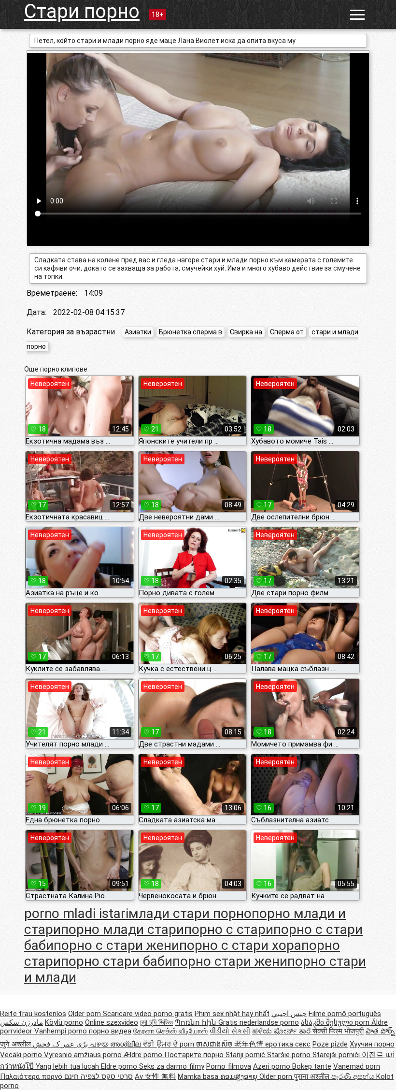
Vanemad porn (356, 1066)
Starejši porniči (337, 1054)
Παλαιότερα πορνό (32, 1076)
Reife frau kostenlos (33, 1013)
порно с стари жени (116, 945)
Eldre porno (120, 1066)
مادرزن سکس (21, 1022)
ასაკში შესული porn (336, 1022)
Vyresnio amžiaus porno (84, 1054)
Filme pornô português (345, 1013)
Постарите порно (195, 1054)
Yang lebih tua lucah (68, 1066)
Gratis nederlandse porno (258, 1022)
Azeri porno (272, 1066)
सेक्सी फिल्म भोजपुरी (338, 1031)
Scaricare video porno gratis (148, 1013)
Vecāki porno (22, 1054)
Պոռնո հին (196, 1022)
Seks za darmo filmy (171, 1066)
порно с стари (228, 929)
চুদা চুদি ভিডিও (156, 1022)
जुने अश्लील (16, 1044)
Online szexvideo (111, 1022)
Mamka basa (199, 1076)
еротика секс (288, 1044)
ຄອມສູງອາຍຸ (239, 1076)
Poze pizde (330, 1044)
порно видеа (110, 1031)
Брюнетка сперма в (190, 332)
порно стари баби (116, 961)
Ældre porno (144, 1054)
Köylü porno (64, 1022)
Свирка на (246, 332)
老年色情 (249, 1044)
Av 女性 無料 (155, 1076)
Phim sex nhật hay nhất (232, 1013)
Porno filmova (228, 1066)
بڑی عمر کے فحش (61, 1044)
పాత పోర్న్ (380, 1031)
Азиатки (138, 332)
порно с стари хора (240, 945)
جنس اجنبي (289, 1013)
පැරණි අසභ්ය (353, 1076)
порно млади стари (122, 929)
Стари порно (82, 11)
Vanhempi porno (61, 1031)
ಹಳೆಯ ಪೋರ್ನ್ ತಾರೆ (282, 1031)
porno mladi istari (76, 913)
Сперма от (287, 332)
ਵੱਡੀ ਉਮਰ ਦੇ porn (169, 1044)
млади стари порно (190, 913)
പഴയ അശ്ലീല (116, 1044)
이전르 (373, 1054)
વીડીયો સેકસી (230, 1031)
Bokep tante (311, 1066)
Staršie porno (289, 1054)
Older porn (85, 1013)
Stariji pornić (246, 1054)
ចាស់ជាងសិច (215, 1044)
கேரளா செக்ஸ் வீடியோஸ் (170, 1031)
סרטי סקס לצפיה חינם (98, 1076)
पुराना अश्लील (312, 1076)
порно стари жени (229, 961)
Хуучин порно (372, 1044)
